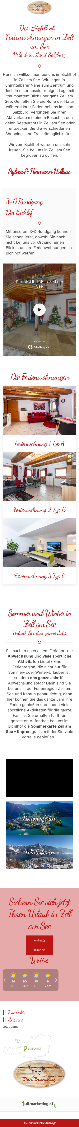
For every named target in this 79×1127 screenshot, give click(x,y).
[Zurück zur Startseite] (39, 7)
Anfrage (39, 940)
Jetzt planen (11, 1026)
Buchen (39, 950)
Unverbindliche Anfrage (39, 1123)
